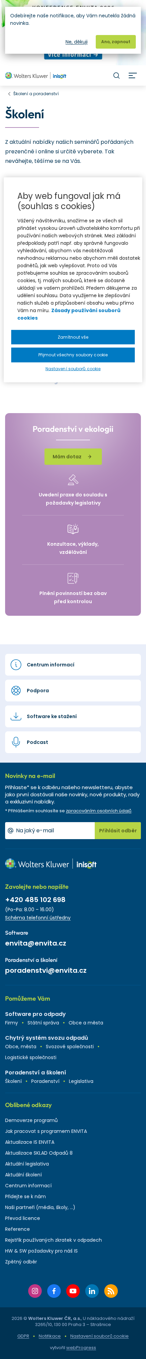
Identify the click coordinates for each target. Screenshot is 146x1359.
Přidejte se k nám (25, 1196)
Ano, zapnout (115, 42)
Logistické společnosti (30, 1057)
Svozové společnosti (70, 1046)
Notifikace (50, 1336)
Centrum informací (28, 1185)
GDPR (23, 1336)
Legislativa (81, 1081)
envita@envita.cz (35, 943)
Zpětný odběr (21, 1261)
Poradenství (45, 1081)
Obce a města (86, 1022)
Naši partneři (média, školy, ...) (40, 1207)
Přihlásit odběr (118, 830)
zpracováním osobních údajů (98, 811)
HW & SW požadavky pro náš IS (41, 1250)
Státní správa (43, 1022)
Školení (13, 1081)
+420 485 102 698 (35, 899)
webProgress (81, 1347)
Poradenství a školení (35, 1072)
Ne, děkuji (77, 41)
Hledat (116, 75)
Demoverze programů (31, 1120)
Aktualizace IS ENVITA (29, 1142)
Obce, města (20, 1046)
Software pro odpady (35, 1014)
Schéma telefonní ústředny (38, 917)
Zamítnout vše (73, 337)
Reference (17, 1229)
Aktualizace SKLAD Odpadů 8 (39, 1153)
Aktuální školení (23, 1174)
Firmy (11, 1022)
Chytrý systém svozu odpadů (46, 1038)
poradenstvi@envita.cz (46, 970)
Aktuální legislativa (27, 1163)
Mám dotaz (67, 456)
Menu (133, 75)
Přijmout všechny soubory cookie (73, 355)
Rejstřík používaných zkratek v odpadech (53, 1240)
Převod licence (22, 1218)
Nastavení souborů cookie (99, 1336)
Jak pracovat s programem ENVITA (46, 1131)
